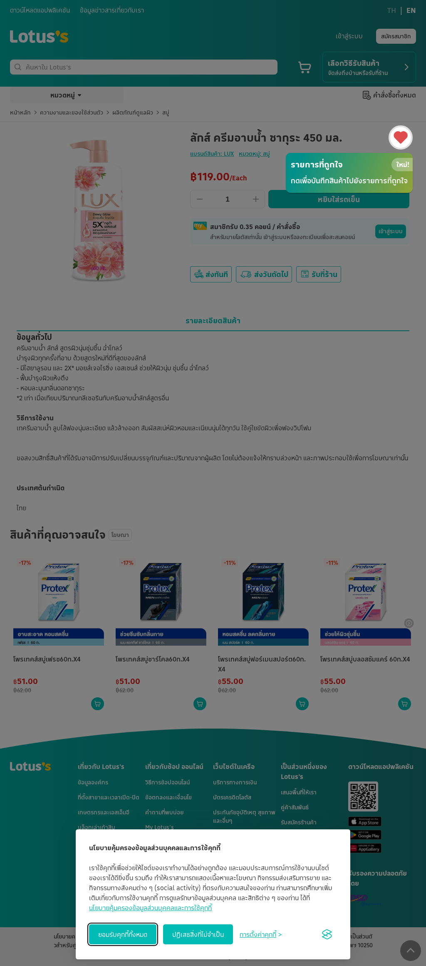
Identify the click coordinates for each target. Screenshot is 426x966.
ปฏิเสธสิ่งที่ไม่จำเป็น (198, 934)
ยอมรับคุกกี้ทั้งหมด (122, 934)
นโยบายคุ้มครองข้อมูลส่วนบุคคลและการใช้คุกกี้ (150, 908)
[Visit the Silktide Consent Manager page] (327, 934)
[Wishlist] (400, 137)
